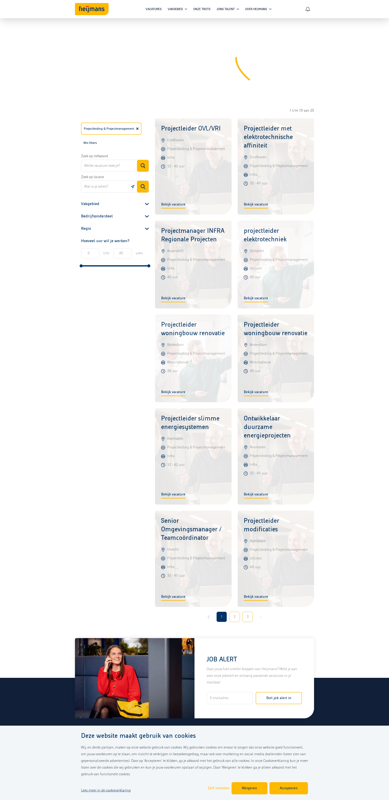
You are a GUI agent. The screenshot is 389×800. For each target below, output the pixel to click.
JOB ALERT (222, 659)
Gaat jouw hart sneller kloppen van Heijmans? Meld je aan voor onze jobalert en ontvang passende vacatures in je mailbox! (252, 675)
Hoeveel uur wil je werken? (105, 241)
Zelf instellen (219, 788)
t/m (106, 253)
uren (139, 253)
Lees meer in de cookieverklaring (106, 790)
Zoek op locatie (92, 177)
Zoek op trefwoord (94, 156)
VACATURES (154, 9)
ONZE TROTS (202, 9)
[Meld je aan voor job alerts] (308, 9)
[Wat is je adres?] (133, 187)
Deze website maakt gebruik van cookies (138, 736)
